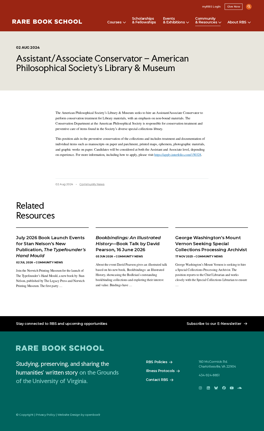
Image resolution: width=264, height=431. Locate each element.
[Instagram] (200, 388)
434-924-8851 (209, 375)
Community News (91, 184)
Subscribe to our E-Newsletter (214, 324)
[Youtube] (231, 388)
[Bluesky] (216, 388)
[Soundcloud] (239, 388)
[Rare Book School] (47, 22)
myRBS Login (211, 6)
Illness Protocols (160, 371)
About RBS (236, 22)
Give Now (233, 6)
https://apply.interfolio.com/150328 (177, 154)
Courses (114, 22)
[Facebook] (223, 388)
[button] (249, 6)
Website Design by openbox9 (78, 414)
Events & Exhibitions (174, 21)
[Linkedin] (208, 388)
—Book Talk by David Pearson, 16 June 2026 (128, 243)
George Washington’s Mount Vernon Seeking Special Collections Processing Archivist (211, 243)
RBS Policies (156, 362)
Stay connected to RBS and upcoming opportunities (61, 324)
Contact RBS (157, 380)
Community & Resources (206, 21)
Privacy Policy (45, 414)
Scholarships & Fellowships (144, 21)
